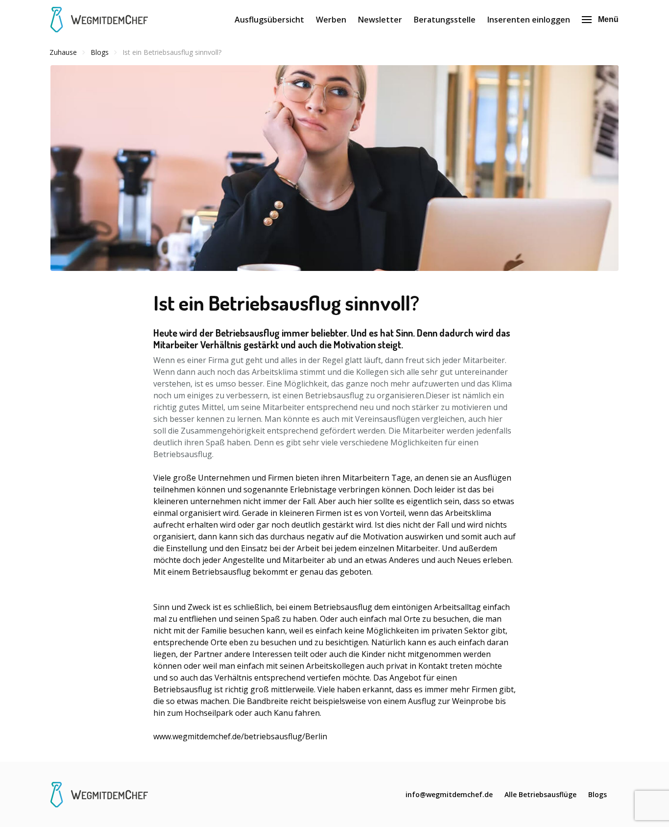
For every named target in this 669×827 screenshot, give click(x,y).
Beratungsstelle (445, 19)
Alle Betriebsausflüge (540, 794)
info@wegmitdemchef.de (449, 794)
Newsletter (380, 19)
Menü (608, 19)
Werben (331, 19)
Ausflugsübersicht (269, 19)
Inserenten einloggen (528, 19)
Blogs (597, 794)
